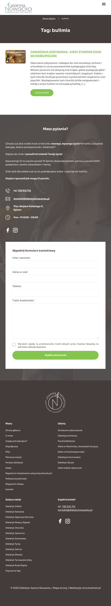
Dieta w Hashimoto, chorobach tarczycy (78, 446)
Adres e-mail (20, 272)
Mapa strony (60, 587)
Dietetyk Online (13, 506)
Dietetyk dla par (66, 462)
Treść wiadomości (23, 300)
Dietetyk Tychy (13, 544)
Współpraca (11, 446)
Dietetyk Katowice (14, 511)
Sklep (8, 468)
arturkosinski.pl (91, 587)
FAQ (7, 452)
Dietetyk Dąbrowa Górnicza (19, 517)
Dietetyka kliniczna (67, 435)
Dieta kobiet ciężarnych (70, 468)
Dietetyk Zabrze (13, 549)
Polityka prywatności (16, 478)
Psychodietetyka (66, 441)
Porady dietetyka (14, 462)
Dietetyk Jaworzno (15, 533)
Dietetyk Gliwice (13, 554)
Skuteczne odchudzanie (70, 430)
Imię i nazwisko (21, 257)
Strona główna (49, 18)
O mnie (9, 435)
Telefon (16, 286)
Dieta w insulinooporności (71, 452)
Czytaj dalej (42, 92)
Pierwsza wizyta (13, 457)
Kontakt (9, 489)
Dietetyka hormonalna (69, 457)
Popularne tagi (12, 570)
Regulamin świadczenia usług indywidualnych (28, 473)
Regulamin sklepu (14, 484)
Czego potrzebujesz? (16, 441)
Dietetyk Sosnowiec (15, 538)
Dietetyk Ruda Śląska (16, 565)
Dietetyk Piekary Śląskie (17, 522)
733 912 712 (24, 190)
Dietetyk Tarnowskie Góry (18, 560)
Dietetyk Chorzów (14, 528)
